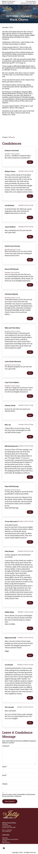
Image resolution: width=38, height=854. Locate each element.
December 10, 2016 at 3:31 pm (25, 551)
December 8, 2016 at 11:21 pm (12, 249)
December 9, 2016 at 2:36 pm (25, 446)
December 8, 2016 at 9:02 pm (25, 226)
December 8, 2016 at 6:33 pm (25, 205)
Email (4, 775)
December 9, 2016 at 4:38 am (12, 272)
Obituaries (11, 137)
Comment (6, 746)
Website (5, 784)
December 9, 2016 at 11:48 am (12, 331)
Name (4, 767)
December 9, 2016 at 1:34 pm (25, 405)
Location (4, 841)
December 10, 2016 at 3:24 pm (25, 521)
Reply (30, 162)
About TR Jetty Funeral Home (10, 839)
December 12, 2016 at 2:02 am (25, 637)
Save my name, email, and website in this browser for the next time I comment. (18, 795)
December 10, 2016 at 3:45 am (12, 490)
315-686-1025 (9, 3)
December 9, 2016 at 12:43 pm (12, 365)
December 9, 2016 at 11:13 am (12, 297)
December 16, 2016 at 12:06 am (25, 707)
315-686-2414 (11, 1)
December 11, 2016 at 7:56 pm (25, 612)
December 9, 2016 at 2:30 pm (25, 424)
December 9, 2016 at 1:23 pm (12, 386)
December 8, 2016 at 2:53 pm (25, 171)
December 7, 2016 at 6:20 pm (12, 154)
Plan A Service (6, 842)
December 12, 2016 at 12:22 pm (25, 664)
